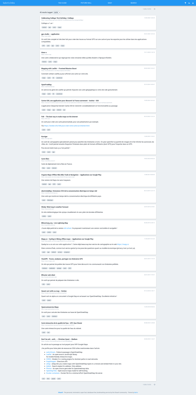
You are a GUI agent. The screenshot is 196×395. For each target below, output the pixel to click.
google (53, 378)
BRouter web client (48, 275)
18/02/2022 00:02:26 (149, 158)
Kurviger (44, 136)
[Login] (192, 3)
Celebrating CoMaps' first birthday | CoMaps (57, 18)
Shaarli (60, 392)
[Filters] (185, 3)
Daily (110, 3)
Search (134, 3)
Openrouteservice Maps (50, 307)
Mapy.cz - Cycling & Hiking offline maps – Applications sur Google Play (67, 239)
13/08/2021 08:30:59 (149, 174)
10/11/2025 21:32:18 (149, 52)
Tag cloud (62, 3)
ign (64, 110)
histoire (44, 61)
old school (67, 228)
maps (59, 27)
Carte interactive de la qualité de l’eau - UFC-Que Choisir (61, 323)
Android (44, 27)
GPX (43, 45)
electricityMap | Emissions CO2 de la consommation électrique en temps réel (69, 191)
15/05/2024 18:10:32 (149, 100)
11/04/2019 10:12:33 (149, 238)
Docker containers (53, 373)
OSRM (48, 359)
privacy (60, 252)
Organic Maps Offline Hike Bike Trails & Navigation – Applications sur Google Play (71, 175)
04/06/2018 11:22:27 (149, 339)
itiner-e (44, 52)
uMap (48, 364)
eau (48, 332)
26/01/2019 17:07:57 (149, 275)
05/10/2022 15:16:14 (149, 116)
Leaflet (48, 354)
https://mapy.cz (123, 244)
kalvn (136, 392)
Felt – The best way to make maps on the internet (59, 117)
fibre (43, 168)
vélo (43, 284)
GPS (54, 184)
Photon (49, 368)
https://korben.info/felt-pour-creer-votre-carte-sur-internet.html (67, 126)
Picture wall (86, 3)
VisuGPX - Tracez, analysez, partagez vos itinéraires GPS (62, 259)
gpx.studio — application (50, 34)
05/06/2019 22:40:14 (149, 222)
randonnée (52, 268)
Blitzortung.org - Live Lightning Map (54, 223)
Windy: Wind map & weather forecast (54, 207)
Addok (48, 366)
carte (57, 12)
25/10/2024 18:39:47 (149, 84)
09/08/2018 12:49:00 (149, 323)
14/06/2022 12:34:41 (149, 136)
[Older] (154, 9)
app (50, 27)
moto (43, 152)
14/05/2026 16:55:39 (149, 18)
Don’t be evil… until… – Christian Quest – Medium (59, 339)
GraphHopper (51, 361)
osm (43, 316)
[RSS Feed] (189, 3)
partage (59, 268)
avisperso (66, 252)
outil (48, 45)
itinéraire (44, 268)
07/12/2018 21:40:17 (149, 291)
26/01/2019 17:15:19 (149, 258)
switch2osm (50, 352)
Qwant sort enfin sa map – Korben (54, 291)
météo (44, 216)
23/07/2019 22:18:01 (149, 206)
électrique (50, 200)
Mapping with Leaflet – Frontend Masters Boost (59, 68)
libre (48, 378)
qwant (49, 300)
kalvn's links (9, 2)
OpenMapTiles (51, 371)
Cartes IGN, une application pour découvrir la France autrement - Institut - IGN (70, 101)
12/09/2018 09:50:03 (149, 307)
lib (53, 78)
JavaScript (59, 78)
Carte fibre (45, 159)
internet (54, 168)
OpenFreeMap (46, 85)
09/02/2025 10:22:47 (149, 68)
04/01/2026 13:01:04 (149, 34)
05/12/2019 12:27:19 (149, 190)
